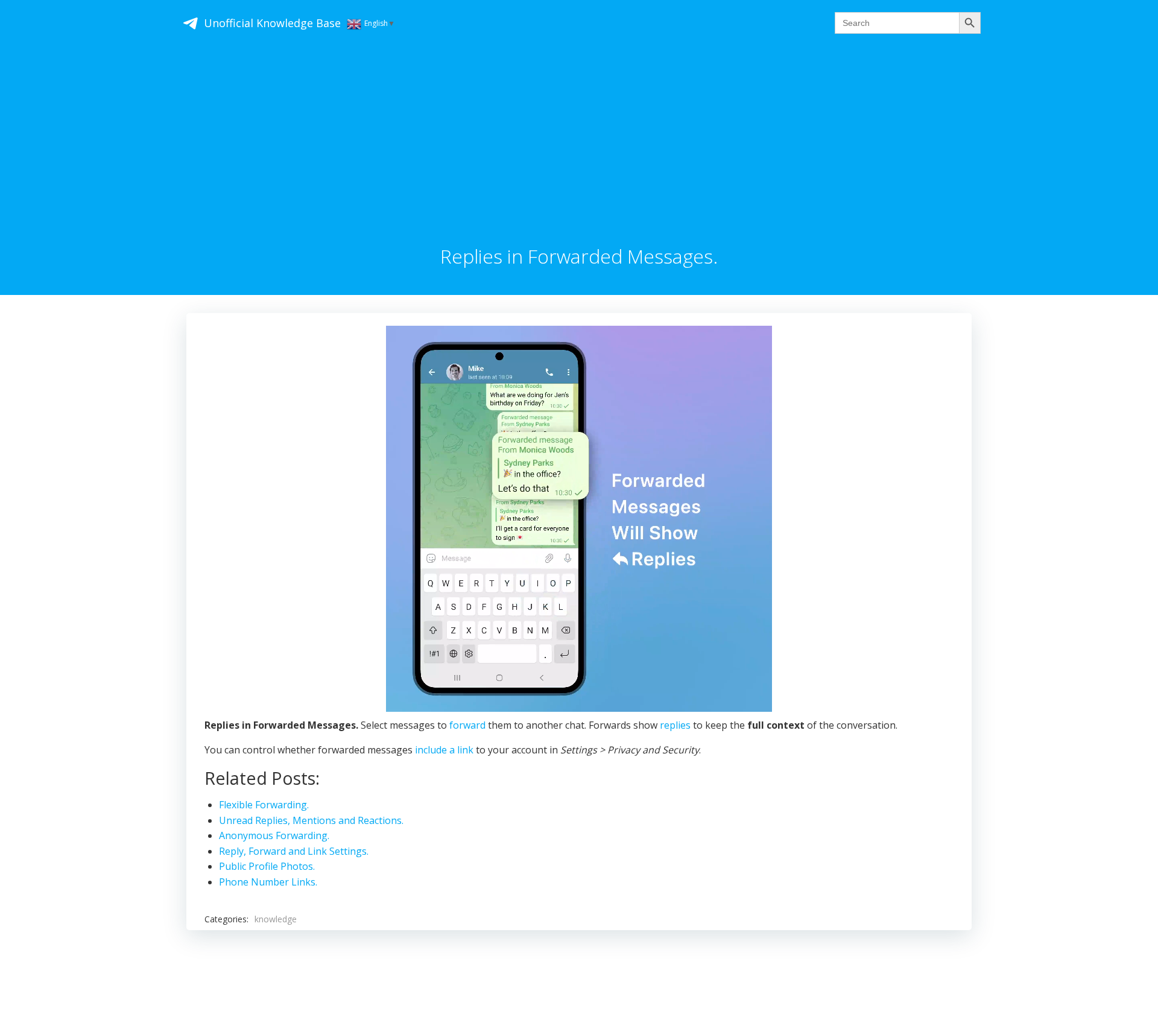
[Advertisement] (579, 155)
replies (675, 725)
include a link (444, 749)
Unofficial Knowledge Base (272, 23)
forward (467, 725)
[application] (579, 519)
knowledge (276, 919)
